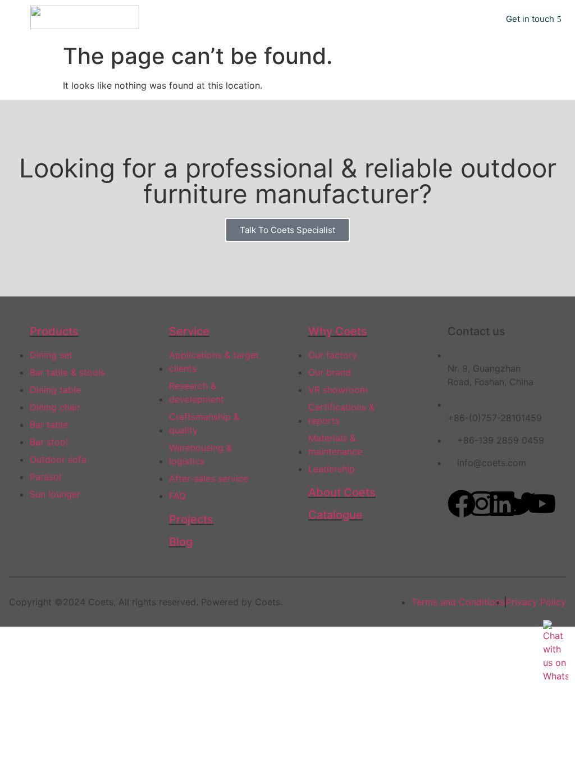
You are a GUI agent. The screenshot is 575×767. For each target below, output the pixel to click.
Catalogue (335, 515)
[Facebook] (462, 504)
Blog (181, 542)
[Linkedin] (502, 504)
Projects (191, 519)
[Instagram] (482, 504)
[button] (471, 19)
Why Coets (337, 331)
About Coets (342, 492)
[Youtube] (542, 504)
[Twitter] (522, 504)
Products (54, 331)
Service (189, 331)
